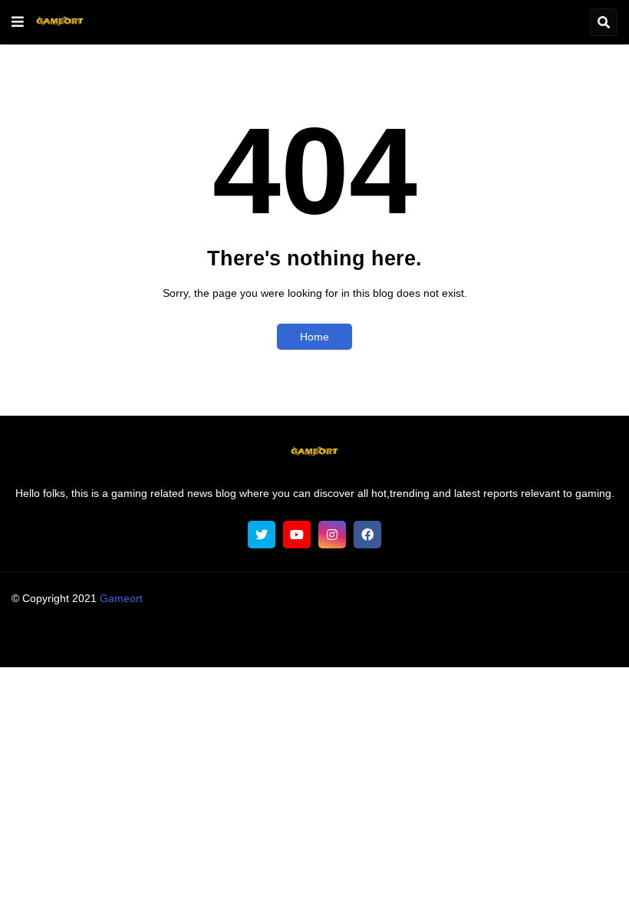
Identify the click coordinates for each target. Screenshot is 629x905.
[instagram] (332, 534)
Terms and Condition (197, 640)
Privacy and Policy (373, 640)
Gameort (121, 598)
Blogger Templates (343, 613)
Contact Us (459, 640)
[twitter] (261, 534)
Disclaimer (288, 640)
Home (314, 337)
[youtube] (297, 534)
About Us (109, 640)
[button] (17, 22)
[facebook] (367, 534)
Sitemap (522, 640)
